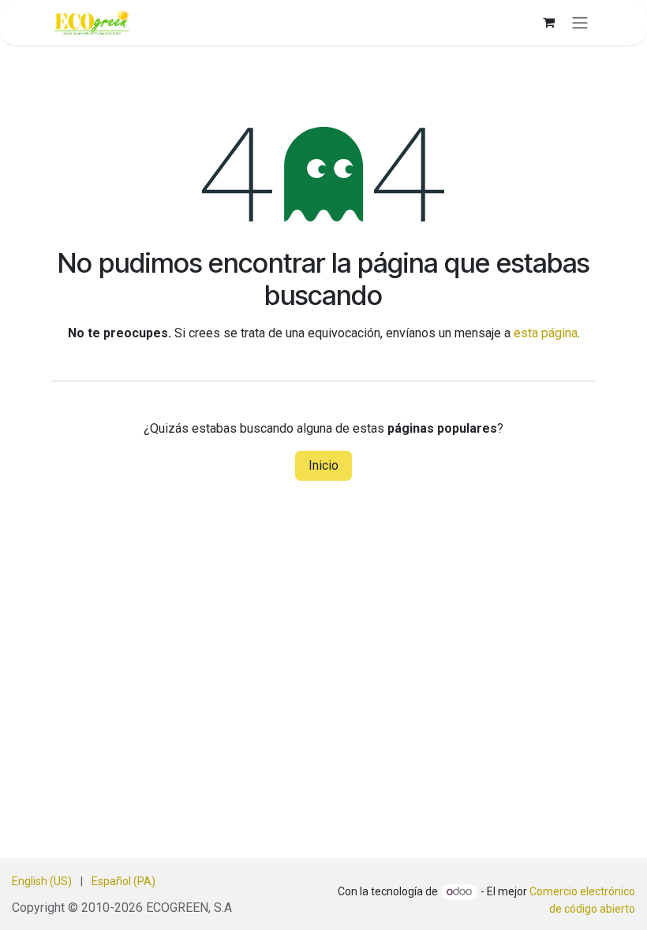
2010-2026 (113, 907)
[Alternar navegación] (580, 22)
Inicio (323, 465)
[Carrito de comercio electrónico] (548, 22)
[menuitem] (42, 881)
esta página (546, 333)
